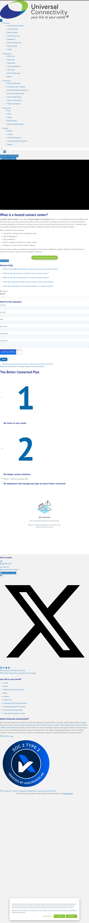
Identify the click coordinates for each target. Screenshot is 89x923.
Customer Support (14, 137)
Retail (9, 76)
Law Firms (11, 70)
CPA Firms (11, 56)
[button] (4, 151)
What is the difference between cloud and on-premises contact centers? (30, 269)
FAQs (9, 114)
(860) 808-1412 (6, 564)
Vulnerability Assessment (12, 710)
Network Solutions (14, 42)
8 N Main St (4, 567)
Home (5, 683)
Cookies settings (47, 916)
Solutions (7, 81)
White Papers (12, 121)
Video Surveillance (14, 104)
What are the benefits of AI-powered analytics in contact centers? (28, 286)
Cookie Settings (5, 676)
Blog (8, 110)
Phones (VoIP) (12, 46)
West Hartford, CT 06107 (9, 570)
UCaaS (9, 49)
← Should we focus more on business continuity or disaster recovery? (26, 364)
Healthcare (11, 63)
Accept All (59, 916)
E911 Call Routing (14, 83)
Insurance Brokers (13, 66)
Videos (9, 117)
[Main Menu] (1, 20)
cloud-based (82, 725)
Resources (7, 108)
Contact (10, 134)
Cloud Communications (16, 26)
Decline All (71, 916)
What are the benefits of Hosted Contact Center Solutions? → (23, 366)
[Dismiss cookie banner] (76, 901)
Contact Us (7, 700)
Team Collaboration (14, 97)
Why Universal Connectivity (13, 689)
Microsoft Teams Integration (18, 90)
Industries (7, 54)
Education (11, 59)
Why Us (9, 131)
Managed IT (11, 39)
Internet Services (13, 36)
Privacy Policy (69, 907)
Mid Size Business (14, 73)
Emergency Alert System (16, 87)
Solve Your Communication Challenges (44, 257)
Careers (10, 144)
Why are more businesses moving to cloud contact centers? (25, 273)
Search (2, 294)
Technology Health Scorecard (14, 706)
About (5, 128)
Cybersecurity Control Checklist (15, 703)
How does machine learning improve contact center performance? (28, 282)
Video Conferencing (14, 100)
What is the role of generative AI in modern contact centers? (26, 277)
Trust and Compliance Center (14, 713)
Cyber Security (12, 32)
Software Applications (15, 124)
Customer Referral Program (17, 141)
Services (6, 23)
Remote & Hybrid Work (15, 93)
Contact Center (12, 29)
